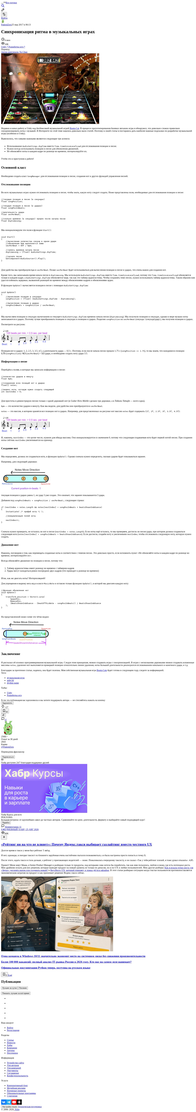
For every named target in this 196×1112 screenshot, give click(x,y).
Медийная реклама (16, 1088)
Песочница (12, 1053)
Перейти (5, 823)
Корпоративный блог (17, 1085)
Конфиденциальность (17, 1075)
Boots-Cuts (102, 670)
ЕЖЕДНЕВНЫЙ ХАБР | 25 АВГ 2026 (20, 829)
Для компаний (14, 1068)
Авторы (11, 1050)
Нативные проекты (16, 1090)
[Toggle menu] (2, 3)
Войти (10, 1027)
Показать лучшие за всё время (15, 993)
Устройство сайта (15, 1063)
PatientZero (6, 24)
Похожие (23, 988)
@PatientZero (7, 747)
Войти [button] (4, 18)
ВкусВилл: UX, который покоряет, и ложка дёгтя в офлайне (79, 870)
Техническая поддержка (30, 1106)
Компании (12, 1048)
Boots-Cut (74, 128)
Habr (17, 1109)
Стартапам (12, 1096)
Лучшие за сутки (9, 988)
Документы (12, 1070)
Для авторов (13, 1065)
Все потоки (11, 2)
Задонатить (7, 703)
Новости (11, 1042)
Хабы (9, 1045)
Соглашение (13, 1073)
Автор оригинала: (14, 52)
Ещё (10, 975)
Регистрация (13, 1030)
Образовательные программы (21, 1093)
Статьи (10, 1040)
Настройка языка (9, 1107)
